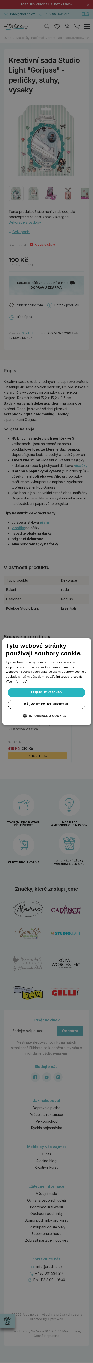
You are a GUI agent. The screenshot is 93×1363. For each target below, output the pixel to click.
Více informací (16, 681)
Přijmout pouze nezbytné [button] (46, 704)
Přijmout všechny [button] (46, 692)
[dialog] (46, 681)
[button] (46, 716)
